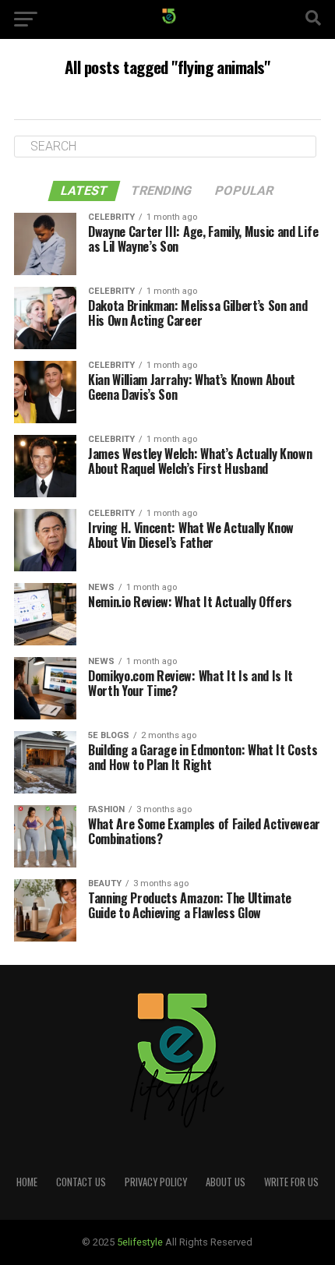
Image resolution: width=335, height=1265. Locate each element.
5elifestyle (141, 1242)
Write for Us (291, 1182)
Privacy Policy (156, 1182)
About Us (225, 1182)
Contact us (81, 1182)
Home (26, 1182)
